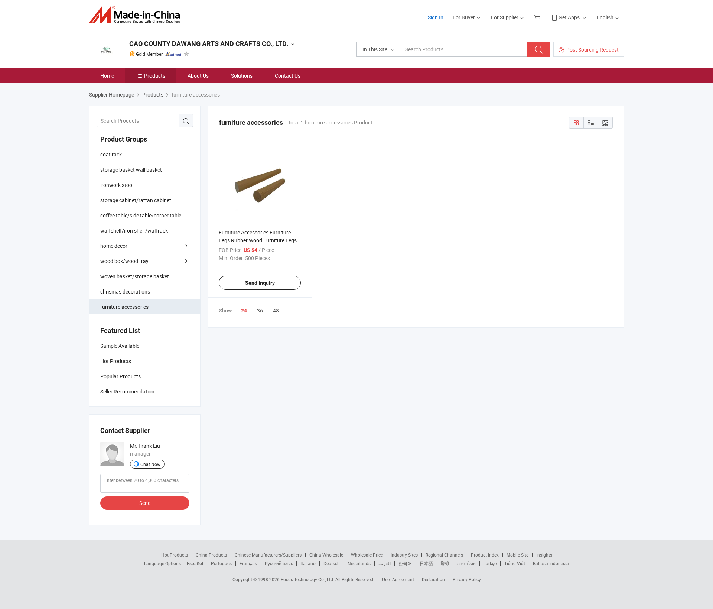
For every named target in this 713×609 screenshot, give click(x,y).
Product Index (485, 555)
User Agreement (398, 579)
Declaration (433, 579)
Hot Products (174, 555)
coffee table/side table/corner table (140, 215)
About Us (198, 75)
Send (145, 502)
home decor (113, 245)
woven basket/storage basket (134, 276)
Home (107, 75)
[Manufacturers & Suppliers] (137, 14)
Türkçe (490, 563)
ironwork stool (116, 184)
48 (276, 310)
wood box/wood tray (124, 261)
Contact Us (287, 75)
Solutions (242, 75)
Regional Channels (444, 555)
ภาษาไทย (466, 563)
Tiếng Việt (514, 563)
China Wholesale (326, 555)
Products (154, 75)
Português (221, 563)
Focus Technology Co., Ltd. (308, 579)
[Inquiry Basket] (538, 17)
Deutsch (331, 563)
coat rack (111, 154)
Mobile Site (517, 555)
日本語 (426, 563)
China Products (211, 555)
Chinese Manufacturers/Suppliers (268, 555)
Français (248, 563)
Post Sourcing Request (592, 49)
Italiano (308, 563)
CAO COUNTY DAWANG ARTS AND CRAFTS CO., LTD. (208, 44)
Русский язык (279, 563)
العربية (384, 563)
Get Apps (569, 17)
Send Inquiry (260, 283)
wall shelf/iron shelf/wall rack (134, 230)
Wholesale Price (367, 555)
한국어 (405, 563)
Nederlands (359, 563)
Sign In (435, 17)
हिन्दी (445, 563)
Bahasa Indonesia (551, 563)
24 (244, 311)
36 (260, 310)
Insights (544, 555)
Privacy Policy (467, 579)
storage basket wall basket (131, 169)
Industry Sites (404, 555)
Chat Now (150, 464)
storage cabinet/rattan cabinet (135, 200)
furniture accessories (124, 306)
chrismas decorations (125, 291)
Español (195, 563)
